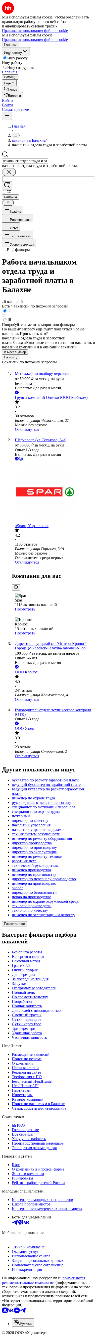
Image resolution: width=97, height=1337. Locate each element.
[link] (10, 89)
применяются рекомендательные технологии (43, 1280)
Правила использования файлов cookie (35, 39)
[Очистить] (9, 172)
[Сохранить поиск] (7, 185)
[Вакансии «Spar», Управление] (53, 493)
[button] (7, 100)
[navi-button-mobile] (7, 116)
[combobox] (25, 160)
